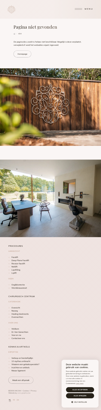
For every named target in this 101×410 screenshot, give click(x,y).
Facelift (14, 257)
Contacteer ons (18, 338)
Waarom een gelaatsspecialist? (25, 364)
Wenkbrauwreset (19, 288)
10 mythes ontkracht (20, 361)
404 (20, 34)
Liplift (14, 273)
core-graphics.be (23, 393)
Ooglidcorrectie (18, 284)
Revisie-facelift (18, 263)
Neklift (14, 266)
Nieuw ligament (18, 370)
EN (18, 400)
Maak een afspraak (20, 380)
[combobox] (95, 363)
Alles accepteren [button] (80, 390)
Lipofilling (15, 270)
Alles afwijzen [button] (80, 396)
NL (10, 400)
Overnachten (17, 317)
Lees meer (80, 383)
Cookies (26, 391)
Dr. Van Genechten (19, 332)
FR (14, 400)
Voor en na (16, 335)
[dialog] (80, 384)
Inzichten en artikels (20, 367)
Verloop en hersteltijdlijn (22, 358)
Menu (89, 9)
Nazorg (14, 310)
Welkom (15, 329)
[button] (80, 402)
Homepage (22, 54)
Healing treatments (20, 314)
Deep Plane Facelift (20, 260)
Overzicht (15, 307)
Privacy (33, 391)
